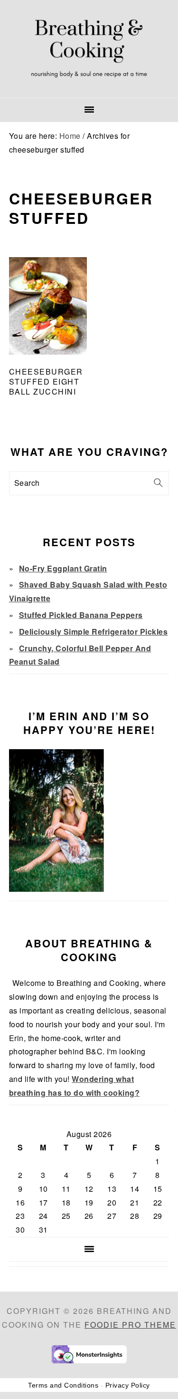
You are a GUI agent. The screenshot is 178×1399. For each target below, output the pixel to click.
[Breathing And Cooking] (89, 85)
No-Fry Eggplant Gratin (63, 568)
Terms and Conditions (63, 1385)
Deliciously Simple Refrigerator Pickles (93, 631)
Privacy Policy (127, 1385)
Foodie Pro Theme (130, 1324)
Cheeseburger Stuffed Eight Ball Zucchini (46, 381)
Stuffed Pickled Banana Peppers (81, 614)
